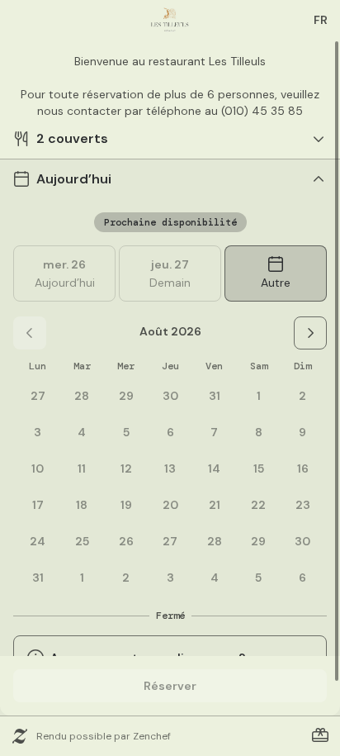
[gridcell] (258, 395)
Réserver (170, 685)
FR (321, 19)
